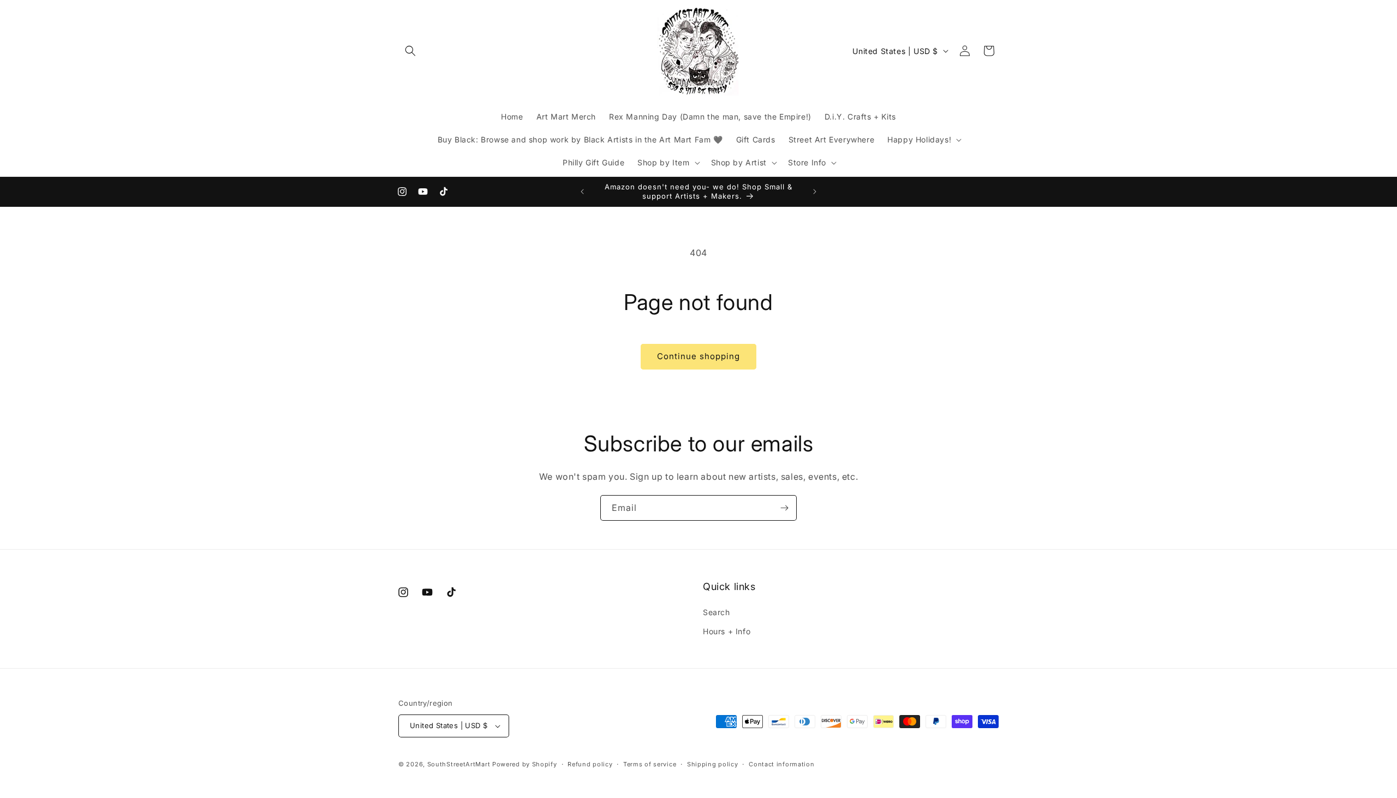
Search (716, 612)
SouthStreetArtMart (459, 764)
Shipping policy (712, 764)
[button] (410, 51)
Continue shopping (698, 356)
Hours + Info (726, 631)
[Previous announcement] (582, 191)
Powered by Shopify (524, 764)
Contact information (781, 764)
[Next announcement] (815, 191)
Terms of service (649, 764)
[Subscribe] (784, 508)
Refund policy (590, 764)
